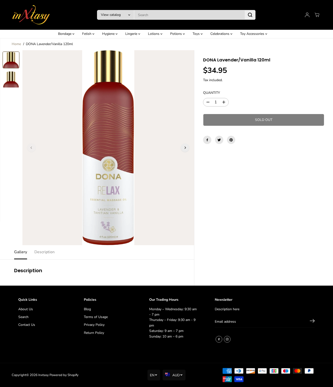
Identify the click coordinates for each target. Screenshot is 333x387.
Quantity (211, 92)
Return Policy (94, 332)
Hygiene (109, 33)
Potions (176, 33)
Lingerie (131, 33)
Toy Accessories (252, 33)
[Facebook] (207, 140)
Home (16, 44)
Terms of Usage (96, 317)
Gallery (20, 252)
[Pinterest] (231, 140)
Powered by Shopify (63, 375)
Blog (87, 309)
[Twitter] (219, 140)
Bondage (65, 33)
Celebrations (220, 33)
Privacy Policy (94, 324)
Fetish (87, 33)
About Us (25, 309)
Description (44, 252)
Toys (197, 33)
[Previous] (31, 148)
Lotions (154, 33)
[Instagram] (227, 339)
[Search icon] (250, 15)
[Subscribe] (312, 322)
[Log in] (307, 14)
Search (23, 317)
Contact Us (26, 324)
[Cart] (317, 14)
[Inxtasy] (31, 14)
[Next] (185, 148)
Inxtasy (43, 375)
